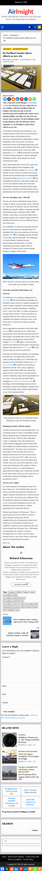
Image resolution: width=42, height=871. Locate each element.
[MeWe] (26, 99)
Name (4, 686)
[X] (9, 99)
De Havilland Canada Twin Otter (13, 604)
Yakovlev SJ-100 (23, 772)
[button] (2, 27)
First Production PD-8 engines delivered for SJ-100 (28, 777)
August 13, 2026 (26, 761)
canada (32, 592)
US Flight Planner (11, 789)
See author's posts (19, 584)
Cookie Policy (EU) (32, 856)
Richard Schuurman (12, 60)
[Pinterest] (22, 99)
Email (4, 694)
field (23, 607)
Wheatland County (13, 610)
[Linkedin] (17, 99)
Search (7, 823)
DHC (11, 235)
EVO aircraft (27, 347)
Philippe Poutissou (26, 178)
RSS (5, 841)
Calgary (25, 592)
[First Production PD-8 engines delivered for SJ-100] (9, 773)
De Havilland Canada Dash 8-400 (14, 598)
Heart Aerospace (32, 751)
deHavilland (7, 607)
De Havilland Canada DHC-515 (13, 601)
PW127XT (13, 342)
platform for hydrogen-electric (23, 381)
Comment (6, 657)
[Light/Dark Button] (31, 27)
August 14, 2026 (26, 745)
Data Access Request (16, 856)
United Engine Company (26, 769)
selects (35, 607)
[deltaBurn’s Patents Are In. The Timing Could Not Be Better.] (9, 740)
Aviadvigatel (30, 767)
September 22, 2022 (29, 60)
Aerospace (7, 49)
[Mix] (30, 99)
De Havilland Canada (20, 49)
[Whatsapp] (34, 99)
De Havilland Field (31, 604)
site (4, 610)
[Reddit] (13, 99)
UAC (36, 767)
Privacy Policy (28, 859)
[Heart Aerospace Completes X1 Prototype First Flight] (9, 756)
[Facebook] (5, 99)
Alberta (19, 592)
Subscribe (39, 27)
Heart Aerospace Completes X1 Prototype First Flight (28, 756)
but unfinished (30, 170)
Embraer (6, 331)
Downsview (16, 607)
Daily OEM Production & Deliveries (30, 802)
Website (5, 702)
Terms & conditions (15, 859)
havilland (29, 607)
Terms (4, 856)
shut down (14, 153)
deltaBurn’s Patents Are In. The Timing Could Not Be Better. (28, 739)
